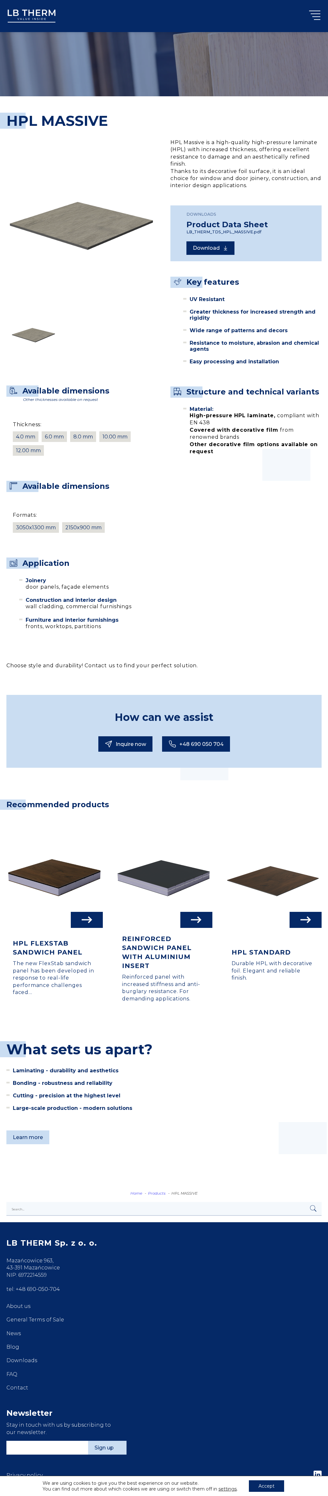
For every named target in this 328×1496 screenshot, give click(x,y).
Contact (17, 1388)
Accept (266, 1486)
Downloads (21, 1360)
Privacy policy (24, 1475)
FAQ (11, 1374)
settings (227, 1489)
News (13, 1333)
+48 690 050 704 (201, 744)
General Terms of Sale (35, 1320)
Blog (12, 1347)
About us (18, 1306)
